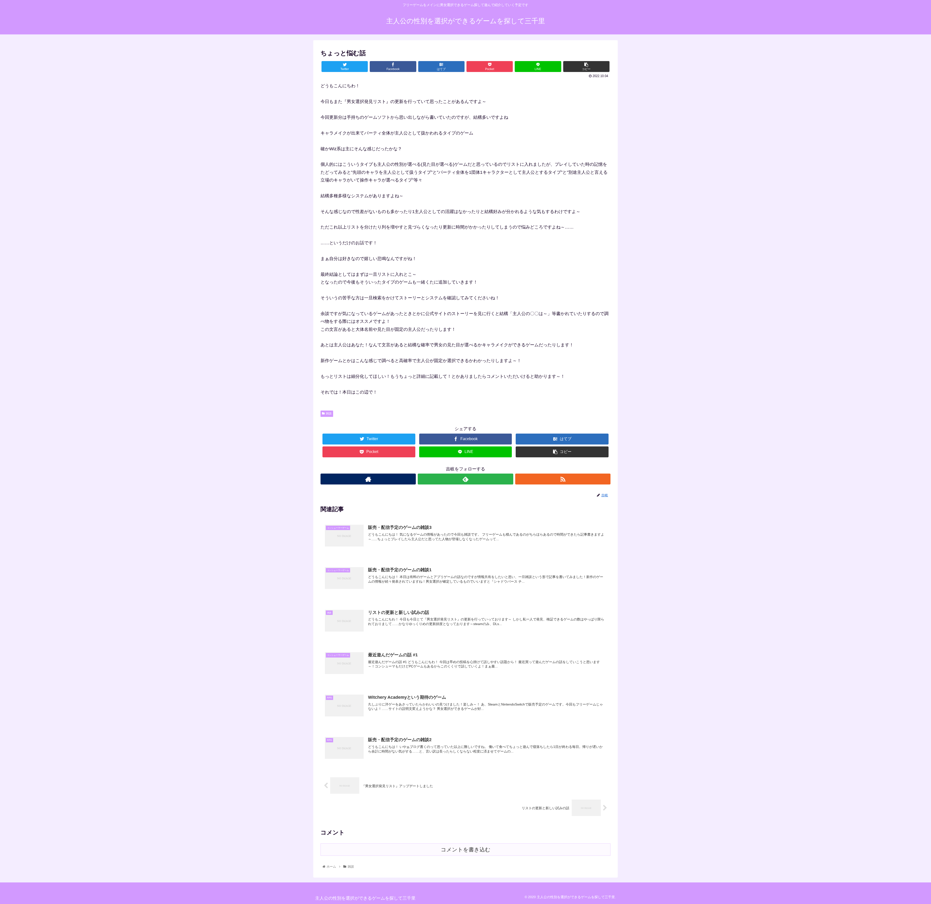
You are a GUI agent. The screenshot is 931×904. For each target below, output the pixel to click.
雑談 (329, 413)
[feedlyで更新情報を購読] (465, 479)
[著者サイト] (368, 479)
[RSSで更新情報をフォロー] (562, 479)
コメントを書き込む (465, 850)
